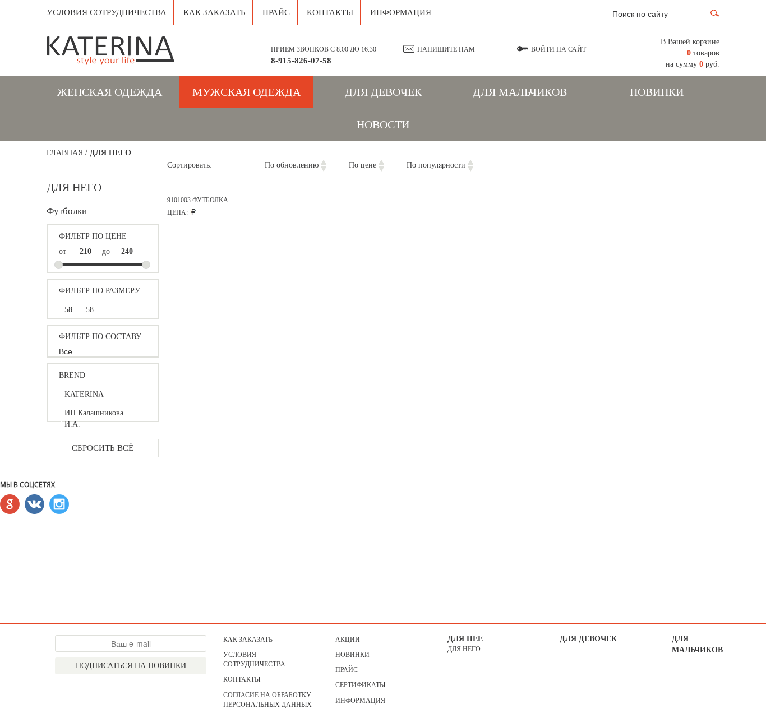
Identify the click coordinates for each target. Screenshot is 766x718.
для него (464, 649)
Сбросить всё (102, 447)
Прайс (276, 12)
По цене (362, 165)
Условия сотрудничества (107, 12)
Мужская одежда (246, 92)
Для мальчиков (520, 92)
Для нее (465, 638)
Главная (65, 153)
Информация (400, 12)
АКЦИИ (347, 639)
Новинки (657, 92)
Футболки (67, 211)
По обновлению (292, 165)
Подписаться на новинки (131, 665)
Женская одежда (109, 92)
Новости (383, 124)
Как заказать (214, 12)
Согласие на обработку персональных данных (267, 699)
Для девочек (383, 92)
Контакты (330, 12)
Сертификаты (360, 685)
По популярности (436, 165)
